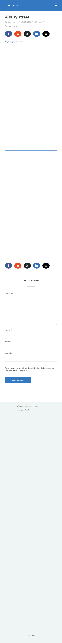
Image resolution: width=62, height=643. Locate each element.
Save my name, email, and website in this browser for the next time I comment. (29, 369)
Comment (9, 294)
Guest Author (12, 22)
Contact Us (31, 635)
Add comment (11, 26)
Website (9, 353)
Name (8, 330)
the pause (11, 5)
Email (8, 342)
